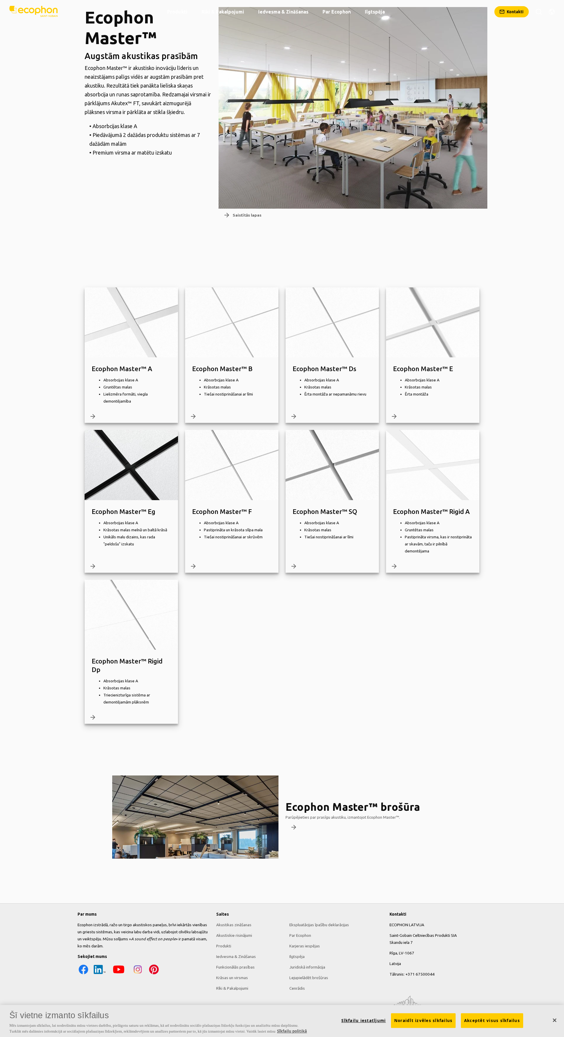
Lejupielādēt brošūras (308, 977)
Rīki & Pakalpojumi (232, 988)
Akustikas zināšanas (233, 924)
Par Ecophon (300, 935)
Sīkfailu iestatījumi (363, 1020)
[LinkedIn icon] (99, 973)
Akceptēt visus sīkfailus (492, 1020)
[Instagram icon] (138, 973)
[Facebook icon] (83, 973)
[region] (282, 1021)
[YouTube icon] (118, 973)
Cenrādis (297, 988)
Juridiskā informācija (307, 967)
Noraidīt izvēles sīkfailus (423, 1020)
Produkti (223, 946)
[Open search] (539, 12)
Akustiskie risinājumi (234, 935)
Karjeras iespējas (304, 946)
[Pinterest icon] (154, 973)
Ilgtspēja (297, 956)
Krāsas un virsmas (232, 977)
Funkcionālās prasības (235, 967)
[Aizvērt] (554, 1020)
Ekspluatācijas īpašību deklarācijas (319, 924)
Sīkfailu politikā (292, 1030)
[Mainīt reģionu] (552, 12)
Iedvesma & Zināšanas (236, 956)
